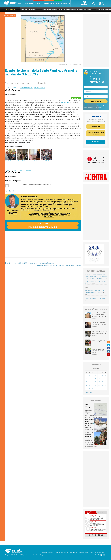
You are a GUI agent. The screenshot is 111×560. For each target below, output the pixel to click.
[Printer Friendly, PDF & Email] (76, 98)
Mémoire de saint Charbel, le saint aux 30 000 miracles (99, 341)
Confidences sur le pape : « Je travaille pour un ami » (99, 323)
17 (92, 382)
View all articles (10, 191)
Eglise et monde (49, 3)
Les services (68, 552)
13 (102, 378)
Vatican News (64, 103)
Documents (58, 3)
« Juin (86, 392)
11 (96, 378)
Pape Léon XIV (29, 3)
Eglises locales (9, 16)
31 (92, 388)
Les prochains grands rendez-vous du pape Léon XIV (89, 423)
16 (89, 382)
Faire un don (66, 3)
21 (105, 382)
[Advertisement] (43, 246)
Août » (90, 392)
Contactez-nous (99, 552)
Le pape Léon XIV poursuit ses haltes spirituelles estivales (89, 436)
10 (92, 378)
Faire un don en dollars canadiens (42, 227)
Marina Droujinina (26, 88)
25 (96, 385)
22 (86, 385)
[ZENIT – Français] (14, 3)
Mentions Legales (78, 552)
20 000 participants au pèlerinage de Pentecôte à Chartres (98, 350)
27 (102, 385)
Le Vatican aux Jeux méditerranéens (94, 286)
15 (86, 382)
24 (92, 385)
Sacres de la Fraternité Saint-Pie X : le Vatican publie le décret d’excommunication (99, 314)
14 (105, 378)
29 (86, 388)
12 (99, 378)
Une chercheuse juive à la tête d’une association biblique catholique (50, 9)
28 (105, 385)
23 (89, 385)
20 (102, 382)
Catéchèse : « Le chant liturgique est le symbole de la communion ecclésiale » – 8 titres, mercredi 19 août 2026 (96, 276)
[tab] (90, 512)
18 (96, 382)
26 (99, 385)
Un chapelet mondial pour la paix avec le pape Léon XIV (99, 332)
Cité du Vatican (38, 3)
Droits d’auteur (89, 552)
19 (99, 382)
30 (89, 388)
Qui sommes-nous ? (48, 552)
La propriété (59, 552)
